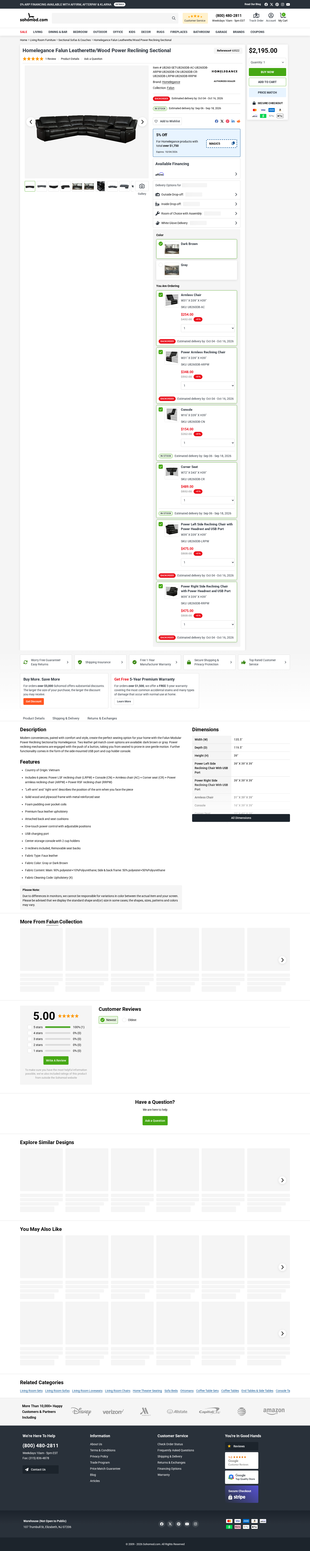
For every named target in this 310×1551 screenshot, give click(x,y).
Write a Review (56, 1060)
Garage (221, 32)
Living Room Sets (31, 1390)
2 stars (38, 1045)
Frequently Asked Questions (176, 1450)
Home (23, 40)
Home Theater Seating (147, 1390)
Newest (111, 1020)
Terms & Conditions (102, 1450)
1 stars (38, 1050)
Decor (146, 32)
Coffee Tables (230, 1390)
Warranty (164, 1474)
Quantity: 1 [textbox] (258, 62)
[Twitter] (272, 4)
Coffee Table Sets (207, 1390)
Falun (170, 88)
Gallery (142, 193)
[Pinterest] (277, 4)
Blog (93, 1474)
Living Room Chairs (117, 1390)
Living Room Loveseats (87, 1390)
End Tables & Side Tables (257, 1390)
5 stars (38, 1027)
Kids (132, 32)
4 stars (38, 1033)
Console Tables (285, 1390)
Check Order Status (170, 1444)
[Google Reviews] (241, 1460)
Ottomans (187, 1390)
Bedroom (80, 32)
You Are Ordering (167, 286)
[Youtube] (288, 4)
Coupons (257, 32)
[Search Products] (174, 18)
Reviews (239, 1446)
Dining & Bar (58, 32)
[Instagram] (282, 4)
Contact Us (38, 1469)
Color (159, 235)
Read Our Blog (253, 4)
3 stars (38, 1039)
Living (38, 32)
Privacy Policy (99, 1456)
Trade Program (100, 1462)
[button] (115, 18)
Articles (95, 1481)
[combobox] (267, 62)
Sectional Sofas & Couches (74, 40)
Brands (239, 32)
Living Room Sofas (57, 1390)
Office (118, 32)
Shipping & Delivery (170, 1456)
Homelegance (171, 82)
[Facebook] (266, 4)
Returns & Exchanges (171, 1462)
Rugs (160, 32)
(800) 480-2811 (41, 1446)
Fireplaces (178, 32)
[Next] (282, 960)
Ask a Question (93, 58)
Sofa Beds (171, 1390)
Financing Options (169, 1468)
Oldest (132, 1020)
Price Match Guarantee (105, 1468)
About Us (96, 1444)
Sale (23, 32)
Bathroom (201, 32)
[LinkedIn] (233, 121)
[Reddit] (238, 121)
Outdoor (100, 32)
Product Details (70, 58)
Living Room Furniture (43, 40)
